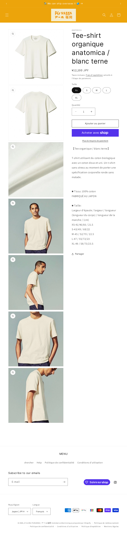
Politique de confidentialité (59, 462)
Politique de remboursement (106, 523)
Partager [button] (79, 253)
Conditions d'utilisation (90, 462)
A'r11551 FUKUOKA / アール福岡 (37, 523)
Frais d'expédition (94, 75)
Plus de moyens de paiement (95, 140)
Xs (76, 90)
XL (76, 97)
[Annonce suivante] (120, 3)
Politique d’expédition (91, 526)
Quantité (76, 105)
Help (39, 462)
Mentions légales (111, 526)
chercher (29, 462)
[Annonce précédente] (6, 3)
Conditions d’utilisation (67, 526)
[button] (7, 15)
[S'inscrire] (64, 482)
